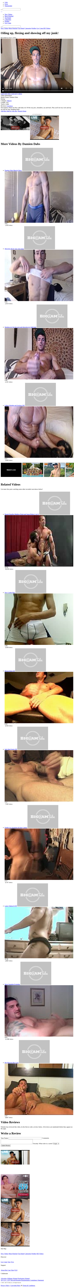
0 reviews (10, 106)
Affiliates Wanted (12, 1278)
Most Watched (9, 16)
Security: (36, 1143)
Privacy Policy (5, 1285)
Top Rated (8, 18)
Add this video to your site (9, 111)
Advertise (4, 1278)
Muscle (9, 101)
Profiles (7, 21)
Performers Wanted (24, 1278)
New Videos (8, 14)
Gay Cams (8, 23)
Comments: (45, 1138)
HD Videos (46, 28)
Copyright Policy (15, 1285)
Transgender (8, 6)
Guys (6, 4)
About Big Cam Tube (7, 1270)
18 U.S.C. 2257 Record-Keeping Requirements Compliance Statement (22, 1280)
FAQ (15, 1270)
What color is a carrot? (46, 1143)
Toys (12, 1262)
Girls (6, 2)
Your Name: (4, 1138)
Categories (8, 19)
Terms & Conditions (29, 1285)
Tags (9, 1262)
